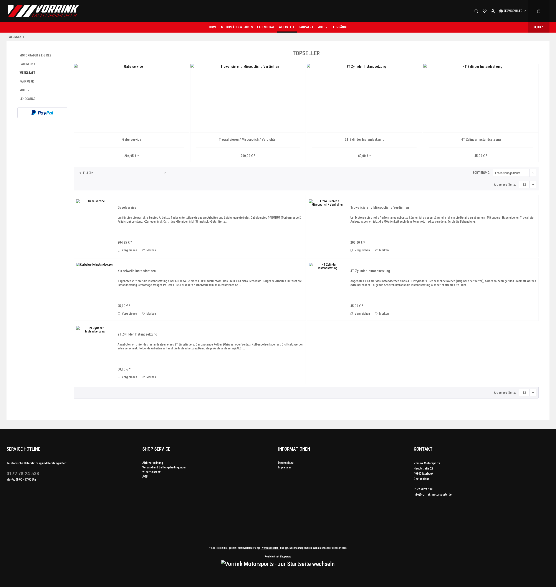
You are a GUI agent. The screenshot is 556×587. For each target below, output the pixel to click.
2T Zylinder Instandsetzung (364, 139)
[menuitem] (512, 11)
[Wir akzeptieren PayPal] (42, 113)
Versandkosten (270, 547)
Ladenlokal (28, 64)
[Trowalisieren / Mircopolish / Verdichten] (248, 98)
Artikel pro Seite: (505, 184)
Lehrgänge (27, 99)
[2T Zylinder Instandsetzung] (364, 98)
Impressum (285, 467)
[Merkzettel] (484, 11)
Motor (24, 90)
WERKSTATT (27, 72)
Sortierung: (481, 172)
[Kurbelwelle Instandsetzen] (94, 289)
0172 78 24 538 (23, 474)
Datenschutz (286, 463)
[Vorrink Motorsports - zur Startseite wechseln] (43, 11)
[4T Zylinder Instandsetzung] (480, 98)
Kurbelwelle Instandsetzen (136, 271)
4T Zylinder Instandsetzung (481, 139)
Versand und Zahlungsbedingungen (164, 467)
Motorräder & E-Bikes (35, 55)
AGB (145, 476)
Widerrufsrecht (151, 472)
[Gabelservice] (131, 98)
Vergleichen (129, 250)
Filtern (88, 173)
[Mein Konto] (493, 11)
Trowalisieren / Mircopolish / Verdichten (248, 139)
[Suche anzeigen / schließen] (476, 11)
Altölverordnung (152, 463)
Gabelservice (131, 139)
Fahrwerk (27, 81)
